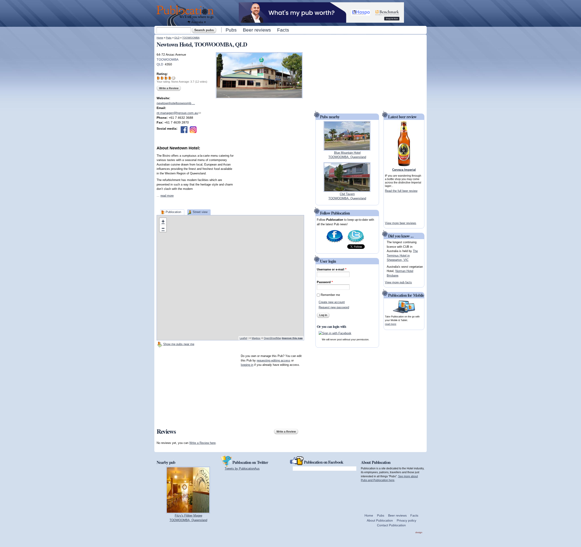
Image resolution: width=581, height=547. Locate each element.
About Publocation (380, 520)
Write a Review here (202, 443)
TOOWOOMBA (190, 37)
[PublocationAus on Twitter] (355, 242)
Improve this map (292, 338)
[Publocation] (186, 15)
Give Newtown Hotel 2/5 (162, 78)
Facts (283, 29)
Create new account (332, 302)
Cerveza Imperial (404, 169)
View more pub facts (398, 282)
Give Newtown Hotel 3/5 (166, 78)
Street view (200, 212)
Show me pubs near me (178, 344)
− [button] (163, 228)
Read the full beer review (401, 191)
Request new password (334, 307)
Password (325, 282)
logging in (247, 364)
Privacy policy (406, 520)
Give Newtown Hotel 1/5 (158, 78)
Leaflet (243, 338)
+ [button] (163, 221)
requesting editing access (273, 360)
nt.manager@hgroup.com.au (179, 113)
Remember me (330, 295)
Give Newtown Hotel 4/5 (170, 78)
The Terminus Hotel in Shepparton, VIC (402, 255)
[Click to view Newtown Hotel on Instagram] (193, 129)
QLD (177, 37)
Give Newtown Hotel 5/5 (174, 78)
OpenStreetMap (272, 338)
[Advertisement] (270, 179)
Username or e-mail (331, 269)
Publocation (173, 212)
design (418, 532)
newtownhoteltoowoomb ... (176, 103)
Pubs (231, 29)
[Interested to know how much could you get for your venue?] (321, 20)
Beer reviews (257, 29)
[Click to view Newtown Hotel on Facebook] (184, 129)
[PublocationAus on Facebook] (334, 242)
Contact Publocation (391, 525)
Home (160, 37)
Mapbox (256, 338)
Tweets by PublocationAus (242, 468)
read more (167, 195)
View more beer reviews (400, 223)
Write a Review (168, 88)
